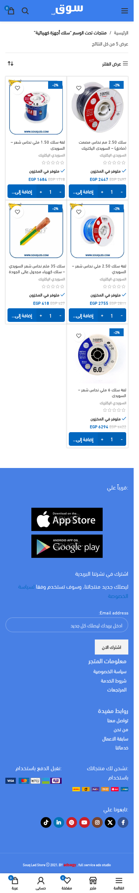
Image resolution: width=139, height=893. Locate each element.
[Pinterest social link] (71, 822)
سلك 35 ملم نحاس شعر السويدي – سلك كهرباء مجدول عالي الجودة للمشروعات (37, 271)
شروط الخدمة (114, 680)
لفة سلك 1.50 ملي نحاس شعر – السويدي (38, 144)
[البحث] (25, 11)
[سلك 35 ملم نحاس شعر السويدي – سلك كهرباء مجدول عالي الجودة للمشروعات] (36, 231)
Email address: (113, 612)
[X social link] (110, 822)
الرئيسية (121, 32)
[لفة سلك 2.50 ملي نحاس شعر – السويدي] (97, 231)
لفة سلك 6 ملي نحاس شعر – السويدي (102, 392)
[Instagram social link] (97, 822)
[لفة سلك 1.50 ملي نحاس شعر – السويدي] (36, 107)
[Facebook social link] (123, 822)
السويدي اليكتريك (113, 154)
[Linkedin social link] (58, 822)
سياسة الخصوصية (110, 670)
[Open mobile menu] (125, 11)
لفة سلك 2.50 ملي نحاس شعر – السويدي (99, 268)
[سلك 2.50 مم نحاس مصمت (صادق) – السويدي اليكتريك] (97, 107)
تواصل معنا (117, 719)
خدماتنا (121, 747)
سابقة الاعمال (114, 738)
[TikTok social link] (46, 822)
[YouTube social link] (84, 822)
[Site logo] (67, 9)
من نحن (121, 728)
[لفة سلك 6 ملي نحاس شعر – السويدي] (97, 354)
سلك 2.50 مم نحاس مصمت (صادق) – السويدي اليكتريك (102, 144)
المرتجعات (117, 689)
